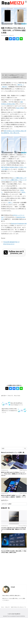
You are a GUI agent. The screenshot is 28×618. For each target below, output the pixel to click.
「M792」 (23, 192)
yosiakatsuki (13, 616)
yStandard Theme (6, 616)
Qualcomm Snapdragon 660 (19, 223)
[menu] (26, 1)
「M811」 (10, 202)
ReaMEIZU (17, 614)
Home (2, 607)
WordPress (23, 616)
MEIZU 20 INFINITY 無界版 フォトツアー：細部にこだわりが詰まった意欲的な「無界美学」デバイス (13, 496)
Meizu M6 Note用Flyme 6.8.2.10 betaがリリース (17, 404)
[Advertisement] (14, 56)
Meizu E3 (12, 35)
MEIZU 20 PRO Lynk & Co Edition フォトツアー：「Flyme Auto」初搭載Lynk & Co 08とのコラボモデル (13, 474)
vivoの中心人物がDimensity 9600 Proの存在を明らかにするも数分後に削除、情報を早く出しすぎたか (13, 529)
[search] (25, 448)
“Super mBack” (20, 108)
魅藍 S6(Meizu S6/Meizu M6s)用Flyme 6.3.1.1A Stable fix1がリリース (9, 410)
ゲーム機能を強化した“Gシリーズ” (17, 180)
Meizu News (17, 395)
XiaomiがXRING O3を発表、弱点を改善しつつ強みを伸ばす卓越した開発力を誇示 (13, 551)
